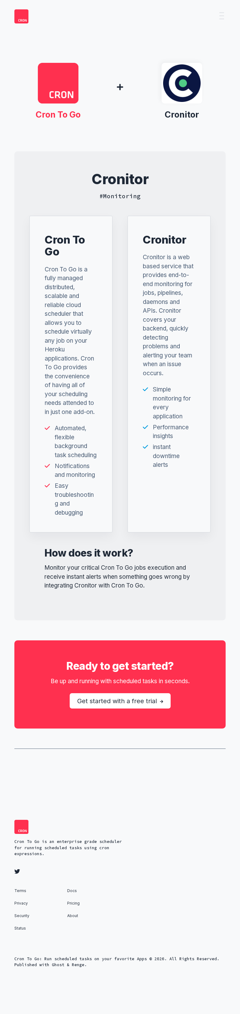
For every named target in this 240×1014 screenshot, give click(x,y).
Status (20, 928)
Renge (78, 964)
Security (21, 915)
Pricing (73, 903)
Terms (20, 890)
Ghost (58, 964)
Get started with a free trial (118, 701)
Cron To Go (58, 114)
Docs (72, 890)
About (72, 915)
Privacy (21, 903)
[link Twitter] (18, 871)
